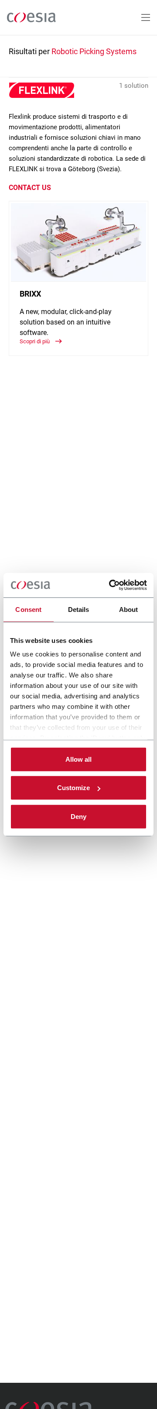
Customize (73, 787)
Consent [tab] (28, 609)
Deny (78, 816)
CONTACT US (30, 187)
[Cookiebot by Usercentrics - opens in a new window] (111, 585)
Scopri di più (35, 341)
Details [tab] (78, 609)
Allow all (78, 759)
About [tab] (128, 609)
